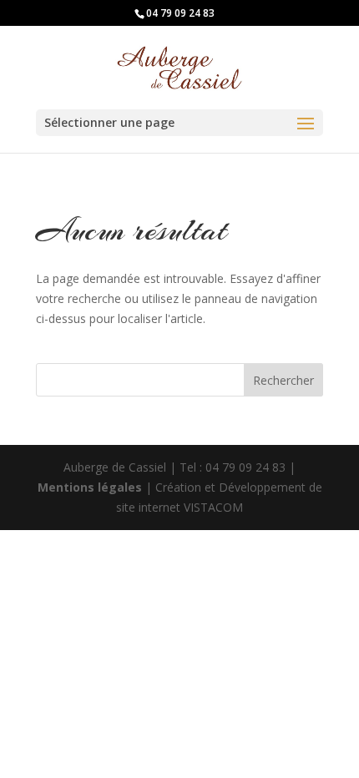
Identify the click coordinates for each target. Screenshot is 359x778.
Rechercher (283, 380)
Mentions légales (91, 487)
